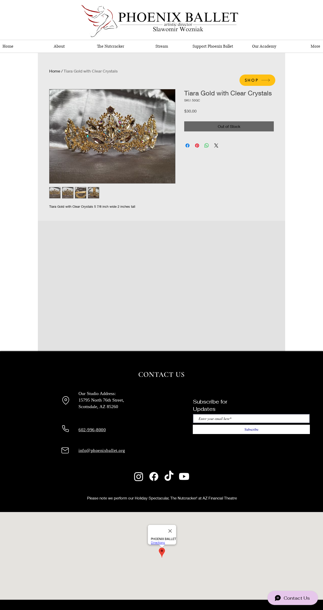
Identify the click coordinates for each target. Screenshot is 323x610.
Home (54, 70)
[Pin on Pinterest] (197, 145)
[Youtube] (184, 476)
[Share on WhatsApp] (207, 145)
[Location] (66, 400)
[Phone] (65, 429)
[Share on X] (216, 145)
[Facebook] (154, 476)
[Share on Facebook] (187, 145)
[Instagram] (139, 476)
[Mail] (65, 450)
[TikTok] (169, 476)
